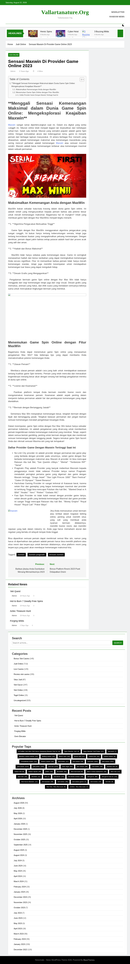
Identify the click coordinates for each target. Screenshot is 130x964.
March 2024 (19, 881)
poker (49, 772)
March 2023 (19, 934)
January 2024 (19, 892)
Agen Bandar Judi (71, 751)
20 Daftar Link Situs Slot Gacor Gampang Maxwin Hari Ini (39, 751)
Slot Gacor (18, 685)
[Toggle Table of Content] (81, 79)
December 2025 (20, 829)
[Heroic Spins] (33, 35)
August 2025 (19, 850)
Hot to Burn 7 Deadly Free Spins (26, 601)
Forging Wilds (17, 621)
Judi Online (14, 55)
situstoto (35, 777)
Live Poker (97, 766)
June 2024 (18, 866)
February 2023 (20, 939)
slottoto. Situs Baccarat (79, 787)
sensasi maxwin (56, 555)
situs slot (115, 772)
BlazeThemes (88, 960)
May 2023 (18, 923)
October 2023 (19, 907)
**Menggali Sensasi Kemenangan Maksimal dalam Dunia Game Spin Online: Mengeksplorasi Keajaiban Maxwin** (43, 85)
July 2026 (18, 808)
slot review (95, 782)
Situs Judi (18, 679)
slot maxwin (47, 782)
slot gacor (92, 777)
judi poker (38, 766)
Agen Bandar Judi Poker (93, 751)
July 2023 (18, 913)
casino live (94, 756)
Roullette (62, 772)
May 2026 (18, 813)
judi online (23, 766)
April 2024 (18, 876)
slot (47, 777)
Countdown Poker (29, 761)
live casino (82, 766)
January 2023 (19, 944)
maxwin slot (112, 766)
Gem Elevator (20, 736)
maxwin (21, 555)
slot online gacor (79, 782)
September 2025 (20, 845)
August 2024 (19, 855)
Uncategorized (20, 700)
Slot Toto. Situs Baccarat (56, 787)
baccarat (112, 751)
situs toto (22, 777)
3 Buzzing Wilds (101, 31)
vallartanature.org (65, 12)
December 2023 (20, 897)
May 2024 (18, 871)
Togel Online (19, 695)
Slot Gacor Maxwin (29, 782)
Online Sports (34, 772)
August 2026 (19, 803)
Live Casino (18, 669)
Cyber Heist (73, 31)
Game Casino (47, 761)
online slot (19, 772)
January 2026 (19, 824)
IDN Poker (63, 761)
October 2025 (19, 839)
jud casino (78, 761)
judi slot (53, 766)
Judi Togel (67, 766)
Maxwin (11, 125)
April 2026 (18, 818)
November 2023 (20, 902)
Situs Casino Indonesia (96, 772)
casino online (110, 756)
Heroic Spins (46, 31)
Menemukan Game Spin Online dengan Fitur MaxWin (37, 92)
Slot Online (18, 690)
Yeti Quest (15, 591)
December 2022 (20, 949)
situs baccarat (77, 772)
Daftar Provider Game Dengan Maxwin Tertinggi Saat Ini (39, 95)
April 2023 (18, 928)
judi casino (108, 761)
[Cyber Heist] (60, 35)
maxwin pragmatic (37, 555)
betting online (48, 756)
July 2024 (18, 860)
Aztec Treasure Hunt (20, 611)
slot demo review (75, 777)
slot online (63, 782)
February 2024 (20, 887)
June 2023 (18, 918)
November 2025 (20, 834)
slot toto (109, 782)
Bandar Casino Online (28, 756)
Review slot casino (21, 674)
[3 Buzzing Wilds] (87, 35)
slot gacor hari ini (109, 777)
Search (118, 643)
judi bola (92, 761)
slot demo (59, 777)
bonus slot (79, 756)
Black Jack (64, 756)
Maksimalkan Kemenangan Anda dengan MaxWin (36, 89)
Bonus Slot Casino (21, 658)
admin (12, 71)
